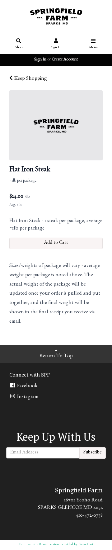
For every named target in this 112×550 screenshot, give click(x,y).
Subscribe (92, 452)
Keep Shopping (30, 79)
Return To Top (56, 356)
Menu (93, 48)
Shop (18, 48)
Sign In (56, 48)
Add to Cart (56, 243)
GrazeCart (85, 545)
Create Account (65, 60)
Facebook (26, 386)
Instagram (27, 397)
